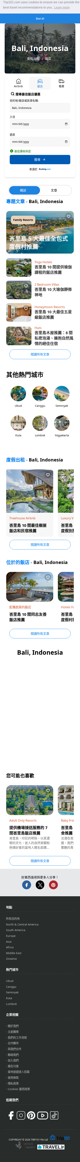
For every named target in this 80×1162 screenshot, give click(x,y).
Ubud (9, 981)
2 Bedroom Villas (47, 284)
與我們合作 (14, 1049)
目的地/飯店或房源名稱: (24, 100)
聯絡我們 (13, 1055)
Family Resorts (23, 220)
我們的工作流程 (17, 1037)
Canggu (11, 987)
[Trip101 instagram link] (21, 1115)
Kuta (9, 998)
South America (15, 930)
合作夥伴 (13, 1043)
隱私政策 (13, 1083)
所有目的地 (13, 918)
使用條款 (13, 1077)
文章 (54, 190)
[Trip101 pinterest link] (31, 1115)
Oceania (11, 958)
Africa (10, 947)
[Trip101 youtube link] (42, 1115)
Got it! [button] (40, 18)
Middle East (13, 953)
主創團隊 (13, 1032)
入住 (12, 117)
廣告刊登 (13, 1066)
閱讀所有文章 (40, 354)
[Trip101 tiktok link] (54, 1115)
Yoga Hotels (43, 262)
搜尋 (37, 159)
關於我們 (13, 1026)
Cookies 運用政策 (19, 1089)
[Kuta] (18, 430)
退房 (12, 134)
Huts (38, 328)
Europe (11, 936)
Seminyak (12, 992)
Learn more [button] (62, 7)
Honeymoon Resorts (50, 307)
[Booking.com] (45, 169)
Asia (8, 941)
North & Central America (22, 924)
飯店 (48, 58)
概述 (23, 190)
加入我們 (13, 1060)
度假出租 (33, 58)
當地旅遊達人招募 (19, 1072)
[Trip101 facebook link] (11, 1115)
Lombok (11, 1004)
